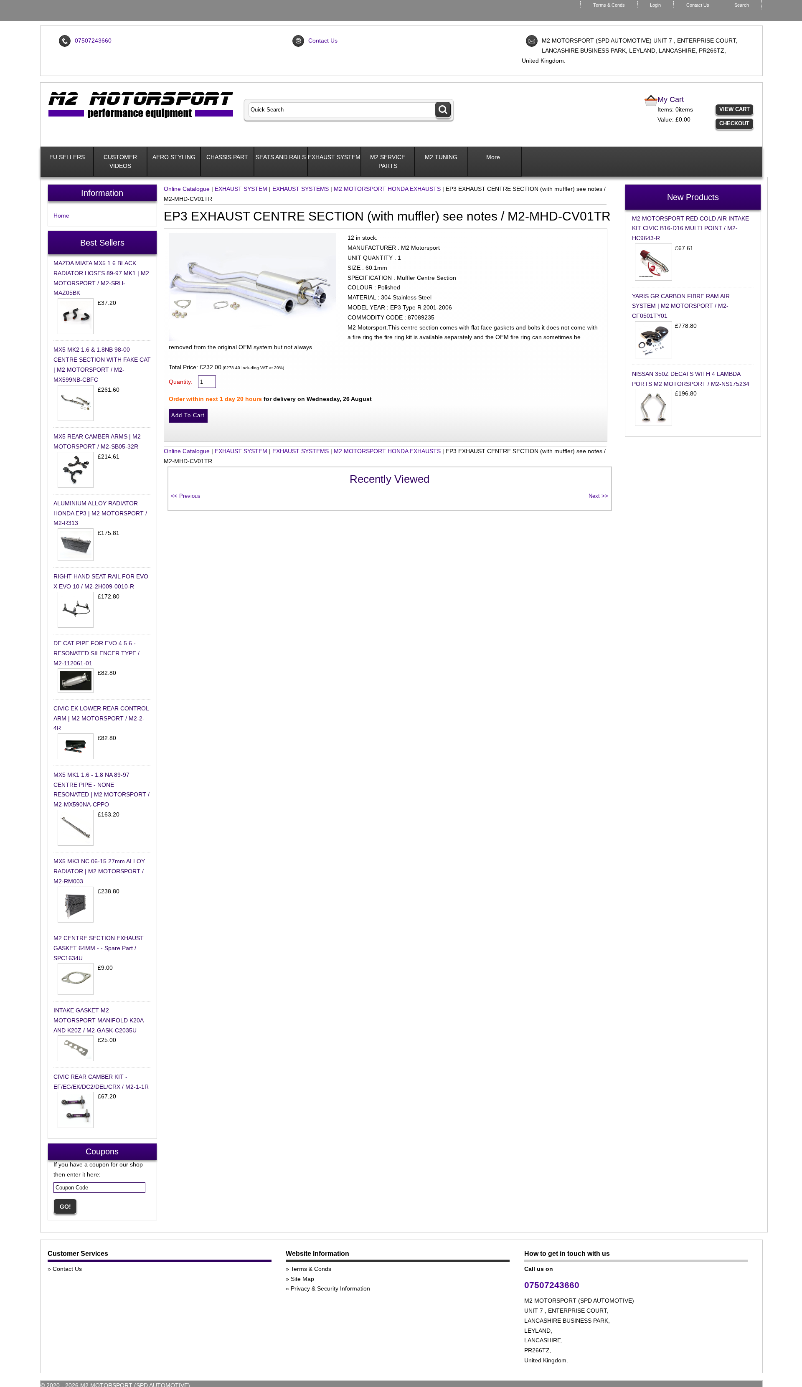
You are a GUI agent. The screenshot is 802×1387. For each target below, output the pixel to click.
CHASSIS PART (227, 157)
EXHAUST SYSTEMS (300, 188)
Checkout (734, 123)
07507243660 (93, 40)
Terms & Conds (609, 5)
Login (655, 5)
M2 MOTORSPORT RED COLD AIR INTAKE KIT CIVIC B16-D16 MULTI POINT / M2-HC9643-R (690, 228)
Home (61, 215)
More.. (494, 157)
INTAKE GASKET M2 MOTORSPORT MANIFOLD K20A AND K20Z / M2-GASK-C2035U (98, 1020)
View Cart (734, 109)
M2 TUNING (441, 157)
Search (741, 5)
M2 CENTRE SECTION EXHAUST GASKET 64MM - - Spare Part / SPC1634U (98, 948)
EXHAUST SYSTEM (334, 157)
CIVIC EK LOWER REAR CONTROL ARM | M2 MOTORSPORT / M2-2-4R (101, 718)
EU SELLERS (67, 157)
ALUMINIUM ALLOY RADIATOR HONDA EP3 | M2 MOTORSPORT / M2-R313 (100, 513)
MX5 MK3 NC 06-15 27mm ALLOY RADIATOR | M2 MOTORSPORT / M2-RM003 (99, 871)
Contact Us (697, 5)
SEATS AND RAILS (281, 157)
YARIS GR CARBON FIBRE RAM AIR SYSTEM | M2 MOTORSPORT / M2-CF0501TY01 (681, 306)
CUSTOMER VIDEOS (120, 161)
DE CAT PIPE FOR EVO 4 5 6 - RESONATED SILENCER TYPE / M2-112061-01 (96, 653)
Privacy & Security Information (330, 1288)
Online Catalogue (187, 188)
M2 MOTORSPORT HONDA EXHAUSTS (387, 188)
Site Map (302, 1278)
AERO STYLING (173, 157)
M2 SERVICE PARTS (387, 161)
